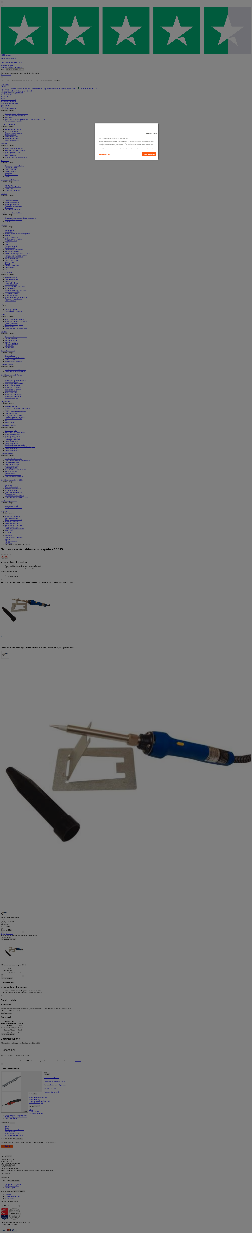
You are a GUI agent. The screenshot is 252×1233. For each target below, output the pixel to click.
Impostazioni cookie (104, 154)
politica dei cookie (149, 148)
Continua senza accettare (151, 133)
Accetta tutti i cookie (149, 154)
